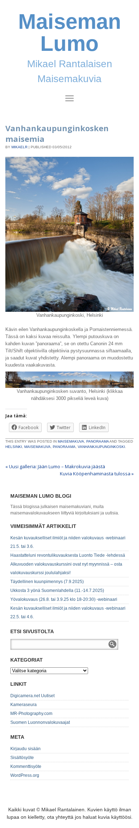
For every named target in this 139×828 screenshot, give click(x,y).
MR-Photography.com (31, 713)
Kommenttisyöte (25, 766)
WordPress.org (24, 775)
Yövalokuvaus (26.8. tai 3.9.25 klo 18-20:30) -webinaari (63, 599)
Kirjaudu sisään (25, 748)
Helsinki (13, 447)
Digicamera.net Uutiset (32, 695)
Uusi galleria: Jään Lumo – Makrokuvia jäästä (55, 466)
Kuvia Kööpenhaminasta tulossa (97, 473)
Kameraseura (23, 704)
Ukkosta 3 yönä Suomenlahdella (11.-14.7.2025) (57, 590)
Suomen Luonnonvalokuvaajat (40, 722)
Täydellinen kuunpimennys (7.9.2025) (47, 581)
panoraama (64, 447)
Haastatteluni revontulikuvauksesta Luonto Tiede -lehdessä (67, 555)
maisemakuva (37, 447)
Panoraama (97, 441)
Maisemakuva (71, 441)
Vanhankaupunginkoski (101, 447)
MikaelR (19, 147)
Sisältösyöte (22, 757)
